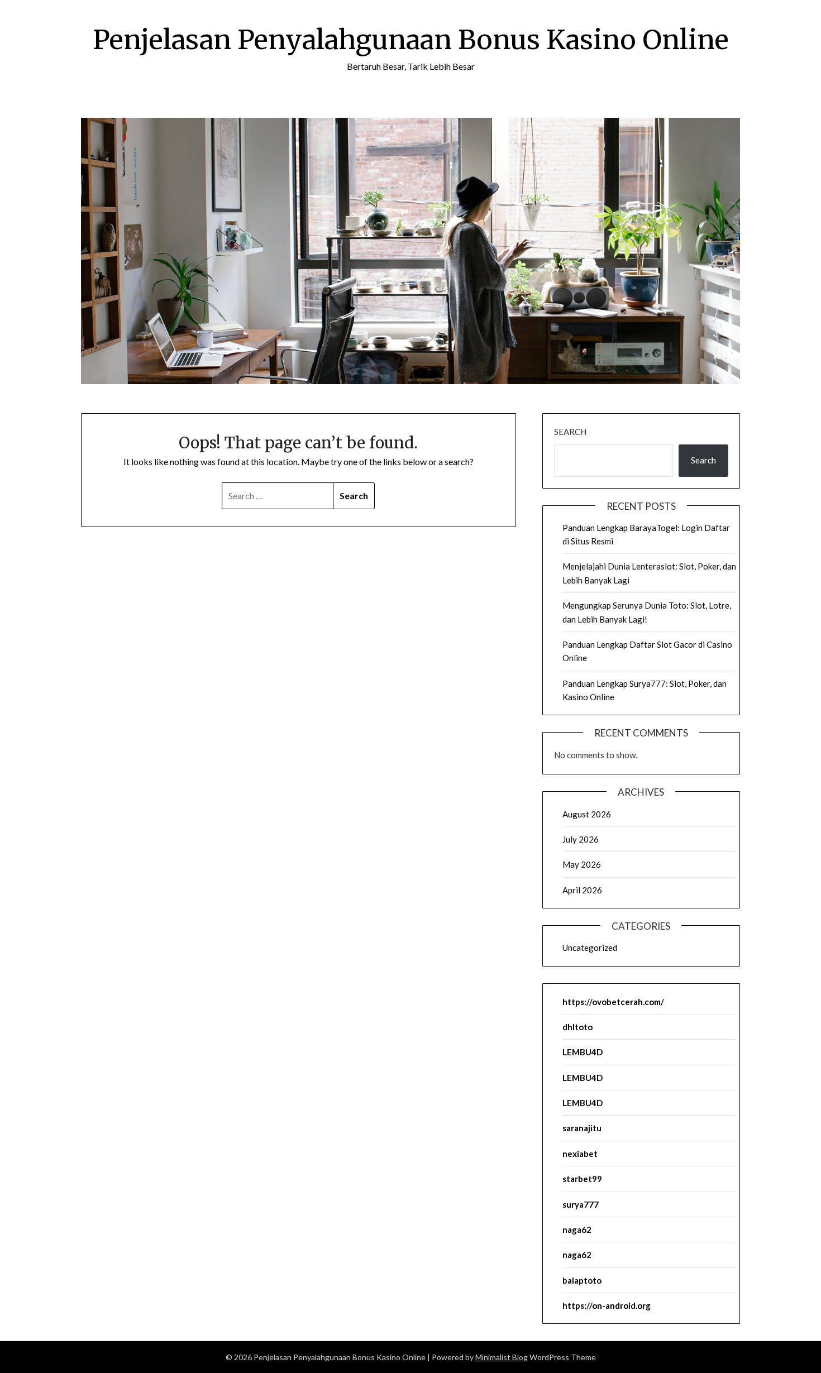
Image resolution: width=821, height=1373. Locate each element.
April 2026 (582, 890)
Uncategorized (589, 948)
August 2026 (586, 814)
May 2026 (581, 864)
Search (570, 432)
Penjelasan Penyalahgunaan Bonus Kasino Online (411, 39)
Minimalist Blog (501, 1357)
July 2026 (580, 839)
